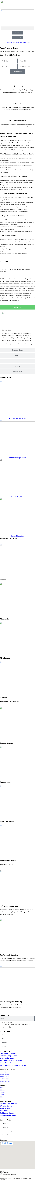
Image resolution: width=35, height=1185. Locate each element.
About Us (4, 1042)
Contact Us (4, 1123)
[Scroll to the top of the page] (0, 1184)
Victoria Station (5, 1108)
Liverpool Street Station (8, 1104)
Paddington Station (7, 1113)
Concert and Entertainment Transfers (13, 1065)
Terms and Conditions (7, 1134)
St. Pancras (4, 1111)
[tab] (17, 307)
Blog (3, 1038)
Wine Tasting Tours (17, 497)
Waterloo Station (6, 1106)
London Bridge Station (8, 1115)
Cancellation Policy (7, 1131)
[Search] (34, 1018)
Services (4, 1046)
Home (3, 1035)
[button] (17, 28)
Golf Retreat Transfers (17, 418)
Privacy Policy (5, 1127)
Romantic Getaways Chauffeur (11, 1060)
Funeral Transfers (17, 536)
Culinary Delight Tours (17, 458)
